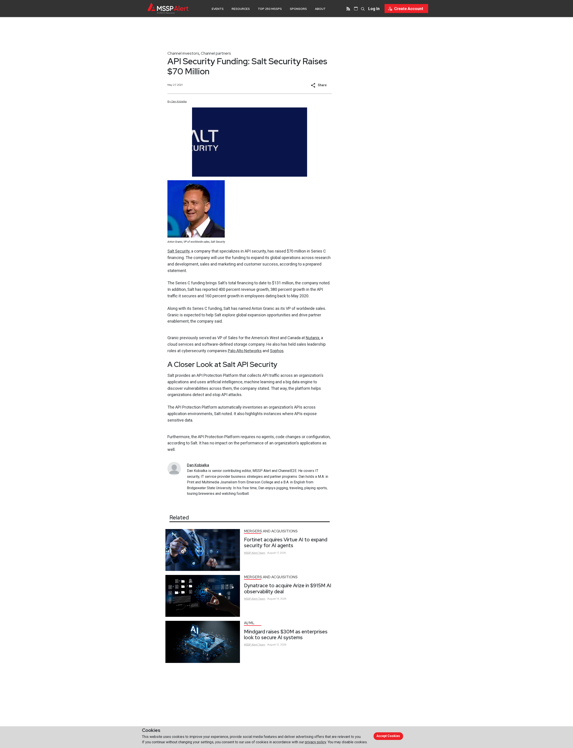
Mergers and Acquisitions (271, 531)
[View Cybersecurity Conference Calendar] (356, 8)
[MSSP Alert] (168, 8)
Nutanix (312, 337)
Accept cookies (388, 736)
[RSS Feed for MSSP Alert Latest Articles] (348, 8)
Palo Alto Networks (245, 350)
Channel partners (216, 53)
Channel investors (183, 53)
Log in (374, 8)
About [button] (320, 9)
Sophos (277, 350)
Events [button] (218, 9)
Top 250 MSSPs (270, 9)
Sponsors (298, 9)
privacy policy (315, 742)
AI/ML (249, 623)
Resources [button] (241, 9)
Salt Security (178, 251)
